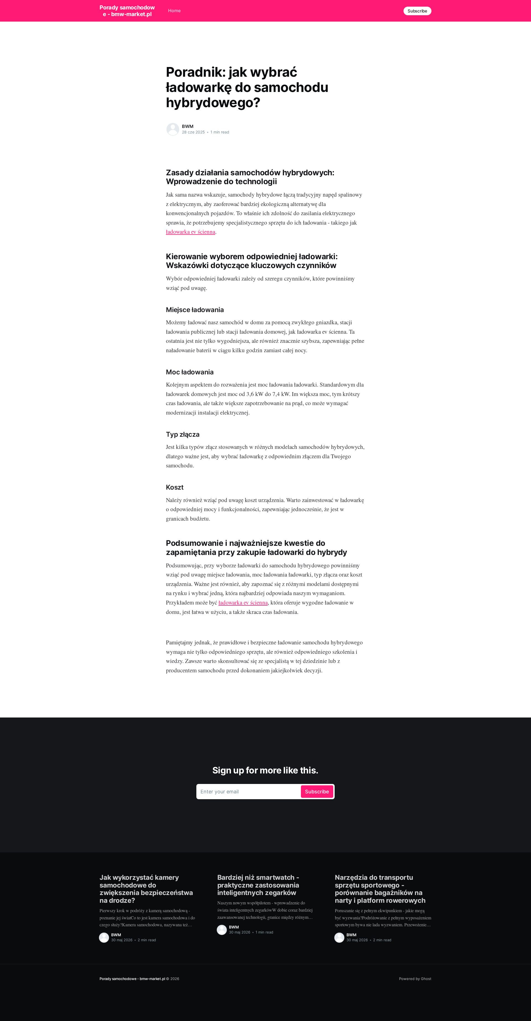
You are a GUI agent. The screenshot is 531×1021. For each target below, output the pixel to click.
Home (174, 10)
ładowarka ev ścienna (190, 231)
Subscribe (417, 11)
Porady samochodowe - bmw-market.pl (127, 10)
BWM (188, 126)
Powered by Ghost (415, 978)
